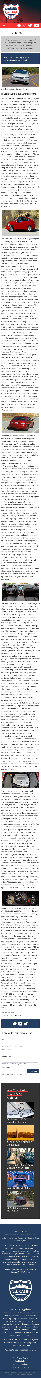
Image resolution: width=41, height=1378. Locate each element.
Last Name (6, 1057)
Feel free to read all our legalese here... (20, 1350)
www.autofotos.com (31, 925)
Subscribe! (32, 1071)
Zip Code (6, 1067)
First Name (7, 1050)
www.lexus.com (7, 922)
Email (4, 1039)
